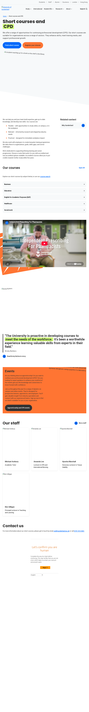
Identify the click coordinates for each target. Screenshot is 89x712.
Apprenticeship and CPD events (18, 408)
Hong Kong (84, 2)
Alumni (57, 2)
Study (28, 9)
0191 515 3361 (79, 531)
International (37, 9)
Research (59, 9)
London (74, 2)
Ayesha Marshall (69, 462)
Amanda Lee (39, 462)
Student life (48, 9)
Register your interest (33, 45)
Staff (50, 2)
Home (5, 16)
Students (42, 2)
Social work (44, 210)
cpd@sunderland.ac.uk (61, 531)
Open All (82, 168)
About (68, 9)
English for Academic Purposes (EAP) (44, 197)
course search (45, 176)
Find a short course (12, 45)
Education (44, 191)
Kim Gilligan (10, 507)
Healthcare (44, 204)
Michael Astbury (12, 462)
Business (66, 2)
